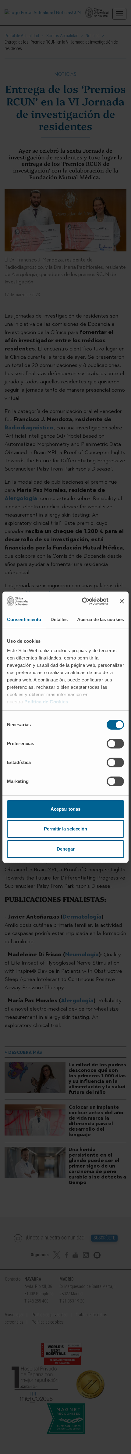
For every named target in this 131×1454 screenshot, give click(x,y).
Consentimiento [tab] (24, 619)
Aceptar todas (65, 809)
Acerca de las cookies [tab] (100, 619)
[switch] (115, 743)
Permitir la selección (65, 828)
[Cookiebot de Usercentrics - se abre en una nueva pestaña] (82, 601)
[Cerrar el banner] (122, 601)
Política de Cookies (46, 701)
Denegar (66, 848)
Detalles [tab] (59, 619)
